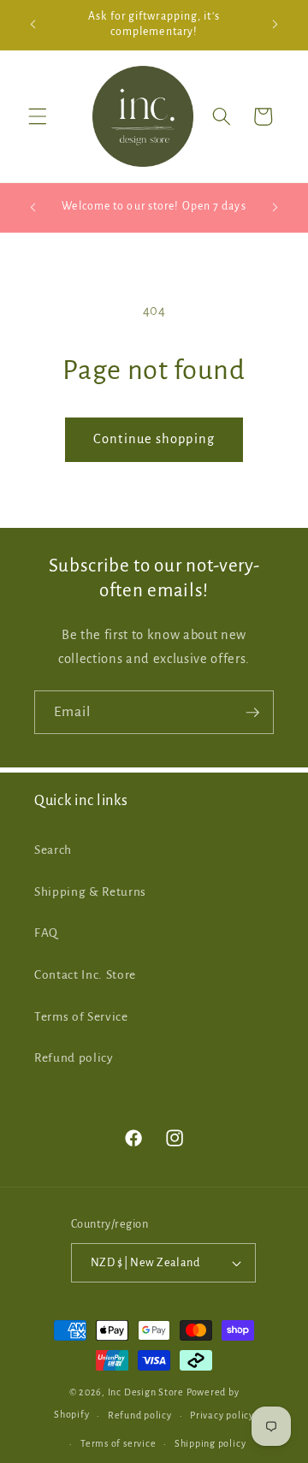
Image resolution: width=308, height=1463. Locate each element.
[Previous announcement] (33, 25)
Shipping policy (210, 1443)
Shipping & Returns (90, 892)
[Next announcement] (275, 25)
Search (53, 850)
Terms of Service (81, 1016)
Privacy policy (222, 1415)
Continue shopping (154, 439)
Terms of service (118, 1443)
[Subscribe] (252, 712)
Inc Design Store (146, 1392)
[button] (37, 116)
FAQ (46, 933)
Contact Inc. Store (85, 974)
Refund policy (74, 1057)
